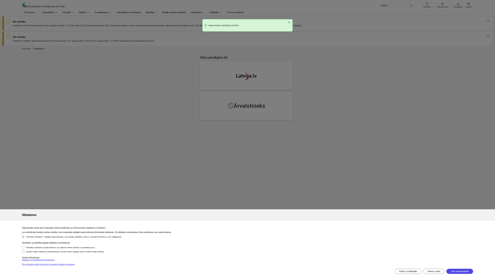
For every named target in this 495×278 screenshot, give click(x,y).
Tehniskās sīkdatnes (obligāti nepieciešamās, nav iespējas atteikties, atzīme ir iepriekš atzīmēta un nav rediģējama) (73, 237)
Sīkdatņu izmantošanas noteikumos (38, 260)
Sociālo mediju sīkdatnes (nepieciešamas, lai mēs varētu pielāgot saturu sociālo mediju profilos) (65, 252)
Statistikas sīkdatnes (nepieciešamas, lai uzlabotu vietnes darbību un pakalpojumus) (60, 247)
